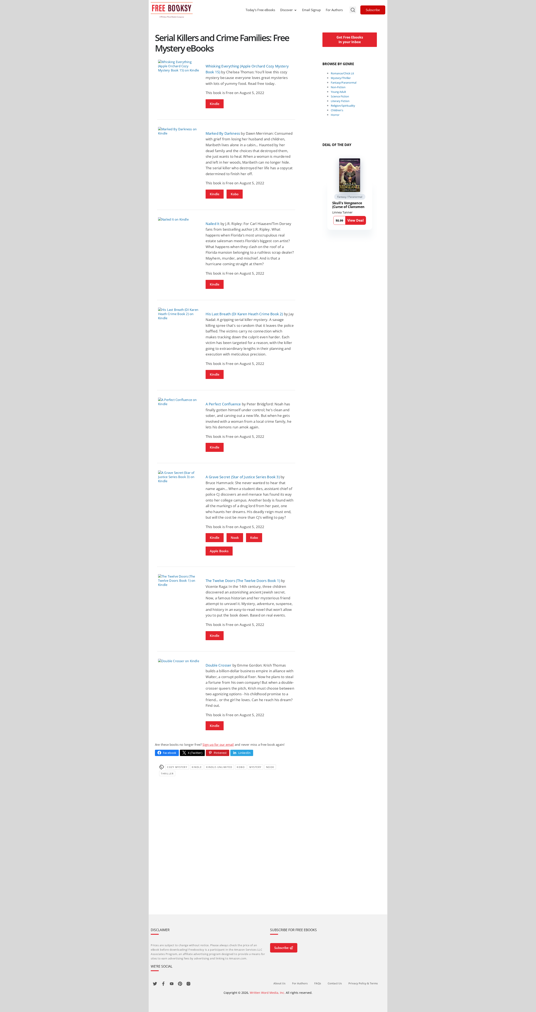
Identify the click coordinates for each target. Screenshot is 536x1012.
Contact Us (335, 983)
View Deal (355, 220)
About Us (279, 983)
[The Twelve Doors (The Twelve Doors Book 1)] (178, 580)
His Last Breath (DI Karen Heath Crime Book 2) (244, 313)
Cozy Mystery (177, 767)
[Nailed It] (178, 219)
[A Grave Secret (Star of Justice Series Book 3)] (178, 476)
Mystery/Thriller (341, 78)
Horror (335, 115)
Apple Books (219, 551)
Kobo (234, 194)
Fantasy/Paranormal (343, 82)
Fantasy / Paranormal (349, 197)
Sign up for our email (218, 744)
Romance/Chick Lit (342, 73)
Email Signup (311, 10)
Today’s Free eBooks (260, 10)
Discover (286, 10)
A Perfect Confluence (223, 404)
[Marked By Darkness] (178, 131)
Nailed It (213, 223)
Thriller (167, 773)
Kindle (214, 104)
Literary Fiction (340, 101)
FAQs (317, 983)
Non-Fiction (338, 87)
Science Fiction (340, 96)
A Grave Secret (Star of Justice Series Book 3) (243, 476)
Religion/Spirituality (343, 105)
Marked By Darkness (223, 133)
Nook (235, 537)
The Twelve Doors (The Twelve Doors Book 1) (243, 580)
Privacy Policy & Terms (363, 983)
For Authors (334, 10)
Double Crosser (219, 665)
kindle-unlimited (219, 767)
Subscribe (373, 10)
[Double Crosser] (178, 661)
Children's (337, 110)
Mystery (255, 767)
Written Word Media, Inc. (267, 993)
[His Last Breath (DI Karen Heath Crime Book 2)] (178, 314)
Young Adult (338, 92)
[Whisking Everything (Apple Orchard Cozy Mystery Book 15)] (178, 66)
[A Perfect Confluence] (178, 402)
